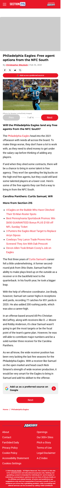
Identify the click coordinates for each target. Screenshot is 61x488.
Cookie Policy (9, 452)
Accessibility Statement (15, 458)
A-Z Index (42, 458)
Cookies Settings (11, 463)
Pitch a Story (44, 442)
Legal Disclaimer (46, 452)
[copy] (20, 70)
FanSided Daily (10, 442)
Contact (6, 437)
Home (5, 409)
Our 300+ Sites (45, 437)
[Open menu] (4, 4)
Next (49, 117)
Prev (11, 117)
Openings (42, 432)
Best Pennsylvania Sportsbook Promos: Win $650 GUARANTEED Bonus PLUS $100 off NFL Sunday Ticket (30, 222)
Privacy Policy (10, 447)
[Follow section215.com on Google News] (54, 388)
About (5, 432)
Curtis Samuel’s (38, 259)
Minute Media (16, 471)
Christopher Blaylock (17, 65)
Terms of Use (44, 447)
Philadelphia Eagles (19, 135)
